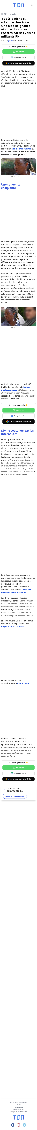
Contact (18, 1105)
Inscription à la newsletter (18, 1102)
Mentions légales (18, 1109)
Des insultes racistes (21, 148)
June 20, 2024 (23, 683)
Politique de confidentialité (18, 1112)
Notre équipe (18, 1107)
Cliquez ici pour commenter (14, 796)
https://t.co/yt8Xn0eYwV (12, 626)
